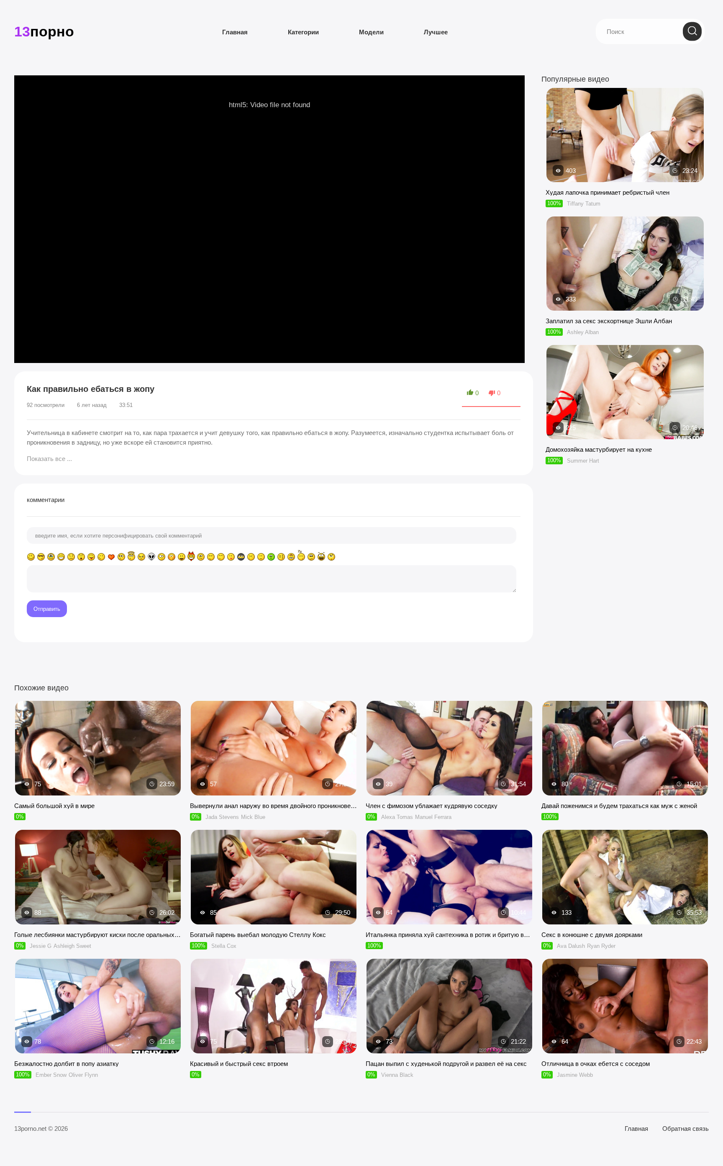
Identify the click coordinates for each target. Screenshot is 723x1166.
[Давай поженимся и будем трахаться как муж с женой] (625, 748)
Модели (371, 32)
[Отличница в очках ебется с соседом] (625, 1006)
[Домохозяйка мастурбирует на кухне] (625, 435)
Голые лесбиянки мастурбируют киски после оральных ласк (98, 935)
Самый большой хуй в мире (54, 806)
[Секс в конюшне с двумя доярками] (625, 877)
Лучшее (436, 32)
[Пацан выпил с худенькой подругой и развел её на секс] (449, 1006)
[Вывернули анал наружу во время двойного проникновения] (273, 748)
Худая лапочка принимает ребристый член (607, 192)
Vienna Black (397, 1075)
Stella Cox (223, 946)
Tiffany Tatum (583, 204)
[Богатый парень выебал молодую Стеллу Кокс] (273, 877)
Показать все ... (49, 458)
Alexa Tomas (397, 817)
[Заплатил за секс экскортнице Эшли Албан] (625, 306)
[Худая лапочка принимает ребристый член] (625, 178)
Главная (235, 32)
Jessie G (40, 946)
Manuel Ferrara (433, 817)
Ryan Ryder (601, 946)
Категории (303, 32)
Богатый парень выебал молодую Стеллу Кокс (258, 935)
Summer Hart (583, 461)
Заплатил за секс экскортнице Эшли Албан (609, 321)
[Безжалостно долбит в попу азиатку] (98, 1006)
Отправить (46, 609)
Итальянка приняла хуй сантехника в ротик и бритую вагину (449, 935)
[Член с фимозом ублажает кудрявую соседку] (449, 748)
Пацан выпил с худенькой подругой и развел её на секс (446, 1063)
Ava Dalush (571, 946)
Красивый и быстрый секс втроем (239, 1063)
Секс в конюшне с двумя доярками (591, 935)
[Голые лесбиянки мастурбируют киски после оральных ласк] (98, 877)
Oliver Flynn (83, 1075)
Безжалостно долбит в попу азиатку (66, 1063)
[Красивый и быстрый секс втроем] (273, 1006)
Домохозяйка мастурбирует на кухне (599, 449)
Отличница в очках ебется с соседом (595, 1063)
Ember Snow (51, 1075)
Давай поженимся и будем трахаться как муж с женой (619, 806)
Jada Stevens (222, 817)
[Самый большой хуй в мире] (98, 748)
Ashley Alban (583, 332)
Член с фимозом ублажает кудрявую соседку (431, 806)
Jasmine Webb (575, 1075)
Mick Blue (253, 817)
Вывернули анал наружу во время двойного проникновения (273, 806)
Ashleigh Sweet (72, 946)
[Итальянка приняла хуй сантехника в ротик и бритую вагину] (449, 877)
